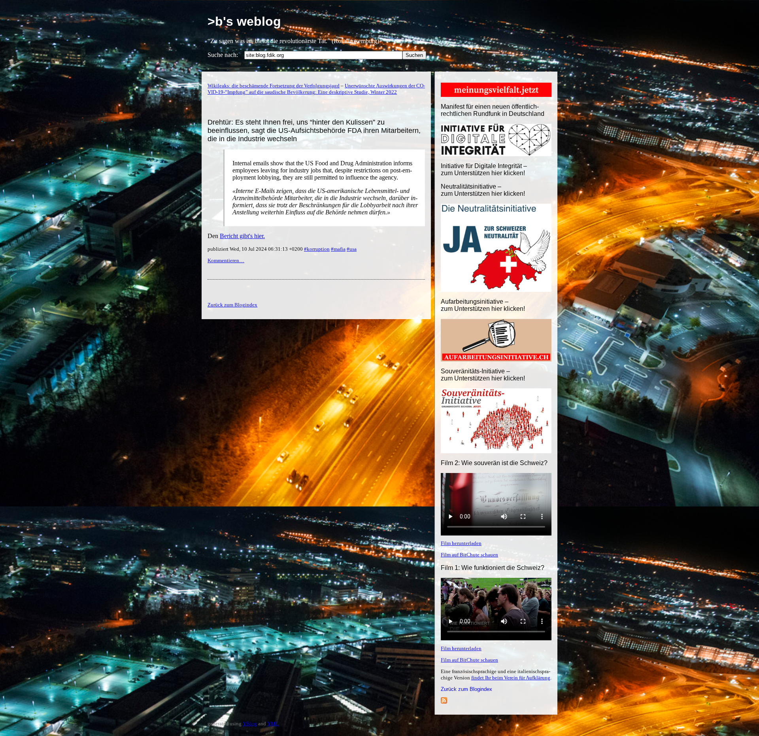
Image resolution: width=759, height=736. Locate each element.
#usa (352, 249)
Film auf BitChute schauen (469, 555)
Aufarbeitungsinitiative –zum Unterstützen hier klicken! (483, 305)
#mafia (338, 249)
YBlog (250, 724)
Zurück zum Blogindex (466, 689)
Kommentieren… (226, 260)
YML (273, 724)
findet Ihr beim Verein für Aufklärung (510, 678)
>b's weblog (244, 21)
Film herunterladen (461, 543)
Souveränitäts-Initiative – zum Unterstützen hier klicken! (483, 375)
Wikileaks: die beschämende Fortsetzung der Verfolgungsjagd (274, 86)
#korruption (317, 249)
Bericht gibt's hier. (242, 236)
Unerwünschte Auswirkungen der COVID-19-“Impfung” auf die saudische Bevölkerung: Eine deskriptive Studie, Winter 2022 (316, 89)
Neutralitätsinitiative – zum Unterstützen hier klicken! (483, 190)
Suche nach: (223, 54)
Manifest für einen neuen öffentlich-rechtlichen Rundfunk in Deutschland (492, 110)
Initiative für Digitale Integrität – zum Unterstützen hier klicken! (484, 169)
